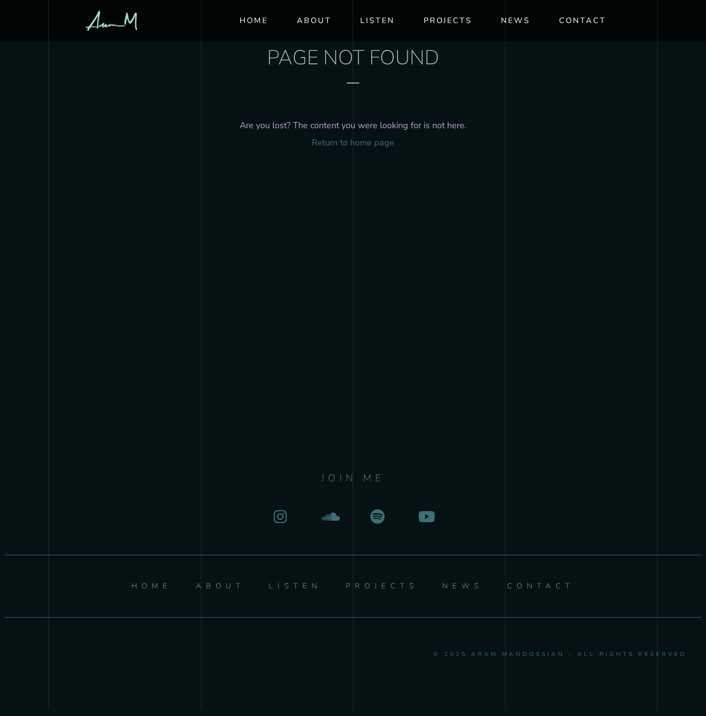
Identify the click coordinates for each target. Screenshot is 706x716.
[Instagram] (280, 516)
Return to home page (353, 142)
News (515, 20)
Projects (448, 20)
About (314, 20)
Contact (582, 20)
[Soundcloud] (329, 516)
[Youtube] (426, 516)
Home (254, 20)
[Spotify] (377, 516)
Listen (377, 20)
